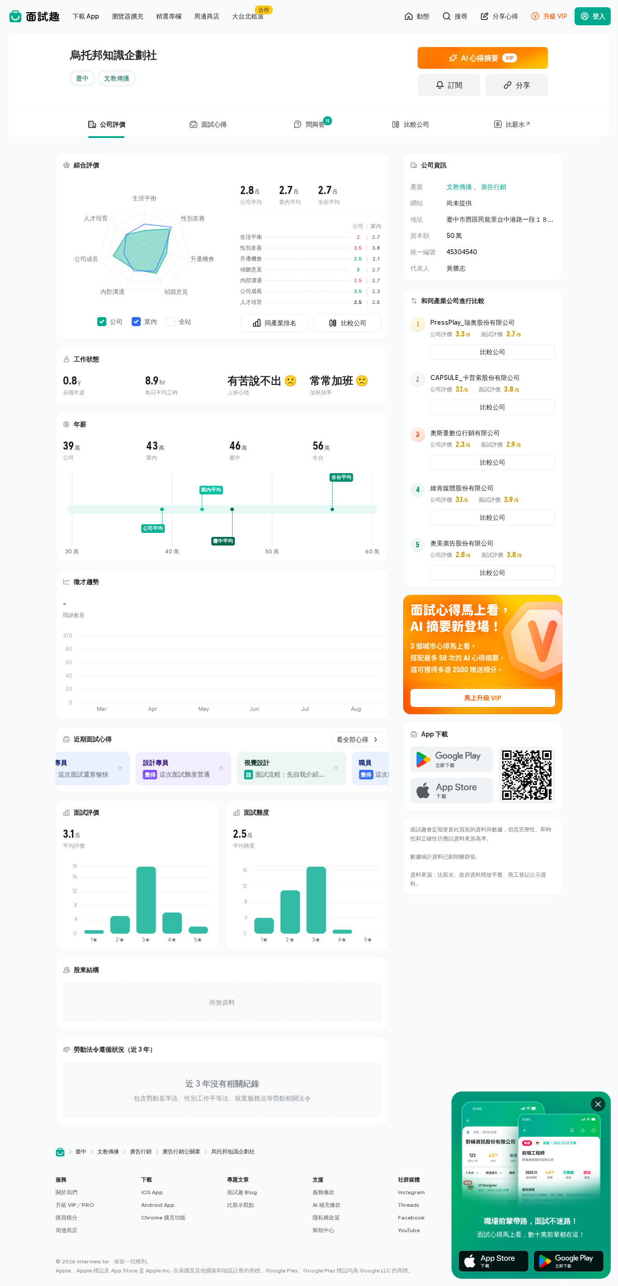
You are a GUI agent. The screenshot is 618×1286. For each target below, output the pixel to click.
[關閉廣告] (598, 1104)
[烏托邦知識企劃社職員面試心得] (381, 768)
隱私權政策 (326, 1217)
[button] (95, 1205)
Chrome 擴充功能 (163, 1217)
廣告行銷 (493, 186)
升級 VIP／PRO (75, 1204)
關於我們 (66, 1192)
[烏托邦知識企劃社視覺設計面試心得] (280, 768)
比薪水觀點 (240, 1204)
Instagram (411, 1192)
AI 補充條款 (327, 1204)
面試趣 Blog (242, 1192)
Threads (408, 1204)
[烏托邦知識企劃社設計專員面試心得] (71, 768)
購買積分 (66, 1217)
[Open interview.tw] (60, 1152)
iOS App (152, 1192)
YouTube (409, 1230)
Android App (158, 1204)
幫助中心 (323, 1230)
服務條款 (323, 1192)
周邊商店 (66, 1230)
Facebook (411, 1217)
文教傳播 (459, 186)
